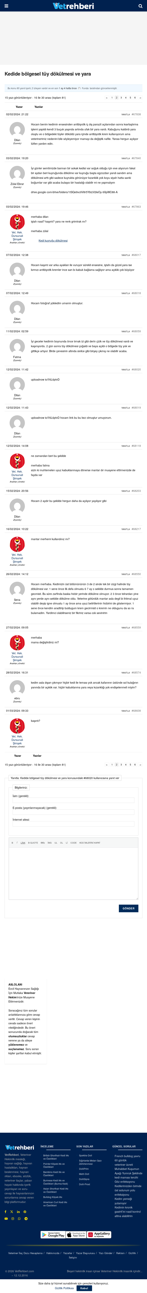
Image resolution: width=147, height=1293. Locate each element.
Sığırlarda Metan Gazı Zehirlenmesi (90, 1162)
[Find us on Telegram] (26, 1218)
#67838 (136, 114)
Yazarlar (67, 1253)
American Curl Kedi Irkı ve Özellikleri (55, 1203)
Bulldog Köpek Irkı (52, 1197)
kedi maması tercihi (126, 1177)
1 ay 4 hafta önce (68, 88)
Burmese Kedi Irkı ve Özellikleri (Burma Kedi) (55, 1182)
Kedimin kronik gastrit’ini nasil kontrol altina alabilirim (128, 1211)
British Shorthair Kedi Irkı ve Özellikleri (56, 1157)
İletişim (73, 1257)
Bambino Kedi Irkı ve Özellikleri (54, 1173)
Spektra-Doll (85, 1155)
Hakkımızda (52, 1253)
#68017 (136, 255)
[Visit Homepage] (73, 6)
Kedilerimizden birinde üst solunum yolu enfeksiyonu (128, 1190)
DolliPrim (84, 1168)
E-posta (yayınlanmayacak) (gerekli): (35, 807)
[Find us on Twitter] (11, 1212)
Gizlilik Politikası (64, 1288)
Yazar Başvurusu (85, 1253)
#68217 (136, 529)
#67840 (136, 158)
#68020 (136, 369)
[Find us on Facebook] (5, 1212)
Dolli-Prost (84, 1184)
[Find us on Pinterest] (25, 1212)
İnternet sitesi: (21, 819)
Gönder (129, 908)
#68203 (136, 490)
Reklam (120, 1253)
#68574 (136, 672)
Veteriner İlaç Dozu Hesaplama (25, 1253)
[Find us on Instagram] (12, 1218)
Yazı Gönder (105, 1253)
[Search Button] (140, 5)
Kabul (84, 1288)
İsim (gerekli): (21, 796)
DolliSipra (84, 1179)
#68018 (136, 293)
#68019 (136, 407)
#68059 (136, 331)
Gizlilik (132, 1253)
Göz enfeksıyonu (125, 1181)
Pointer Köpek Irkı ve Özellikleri (54, 1165)
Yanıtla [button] (125, 114)
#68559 (136, 627)
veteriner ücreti (124, 1164)
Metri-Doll (84, 1173)
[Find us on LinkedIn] (18, 1212)
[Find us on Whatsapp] (19, 1218)
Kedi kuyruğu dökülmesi (53, 240)
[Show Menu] (6, 5)
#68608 (136, 710)
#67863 (136, 206)
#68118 (136, 445)
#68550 (136, 574)
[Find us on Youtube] (6, 1218)
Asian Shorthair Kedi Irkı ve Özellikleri (55, 1190)
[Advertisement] (73, 38)
